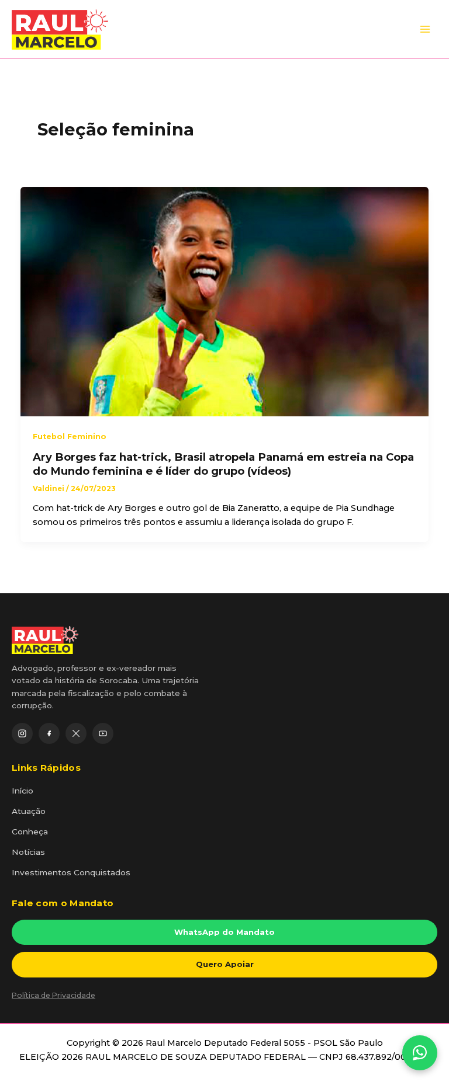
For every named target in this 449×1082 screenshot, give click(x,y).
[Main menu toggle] (425, 29)
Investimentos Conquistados (71, 872)
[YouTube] (102, 733)
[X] (76, 733)
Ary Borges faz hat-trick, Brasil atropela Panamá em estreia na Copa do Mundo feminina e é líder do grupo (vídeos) (223, 464)
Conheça (30, 831)
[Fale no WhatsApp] (419, 1052)
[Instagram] (22, 733)
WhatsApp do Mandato (224, 932)
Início (22, 790)
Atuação (29, 811)
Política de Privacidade (53, 995)
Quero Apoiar (225, 964)
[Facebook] (49, 733)
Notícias (28, 852)
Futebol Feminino (69, 436)
